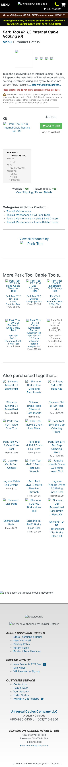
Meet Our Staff (22, 640)
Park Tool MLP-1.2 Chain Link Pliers (34, 445)
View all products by (34, 239)
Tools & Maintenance (19, 211)
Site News (19, 667)
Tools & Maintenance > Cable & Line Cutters (32, 218)
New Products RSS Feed (28, 664)
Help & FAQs (20, 687)
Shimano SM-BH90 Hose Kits (57, 406)
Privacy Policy (21, 644)
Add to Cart (52, 125)
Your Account (21, 691)
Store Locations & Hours (27, 636)
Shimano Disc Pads (11, 522)
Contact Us (20, 684)
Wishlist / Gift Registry (27, 698)
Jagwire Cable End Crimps (11, 483)
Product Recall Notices (26, 651)
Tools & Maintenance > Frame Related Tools (32, 222)
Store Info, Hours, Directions (34, 745)
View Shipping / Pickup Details (34, 192)
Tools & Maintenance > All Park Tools (28, 214)
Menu (7, 42)
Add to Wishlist (51, 132)
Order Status (21, 695)
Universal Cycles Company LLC (34, 711)
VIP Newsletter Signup (26, 671)
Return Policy (21, 647)
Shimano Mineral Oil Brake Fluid (11, 406)
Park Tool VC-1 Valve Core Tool (11, 445)
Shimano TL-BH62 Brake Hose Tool (34, 524)
